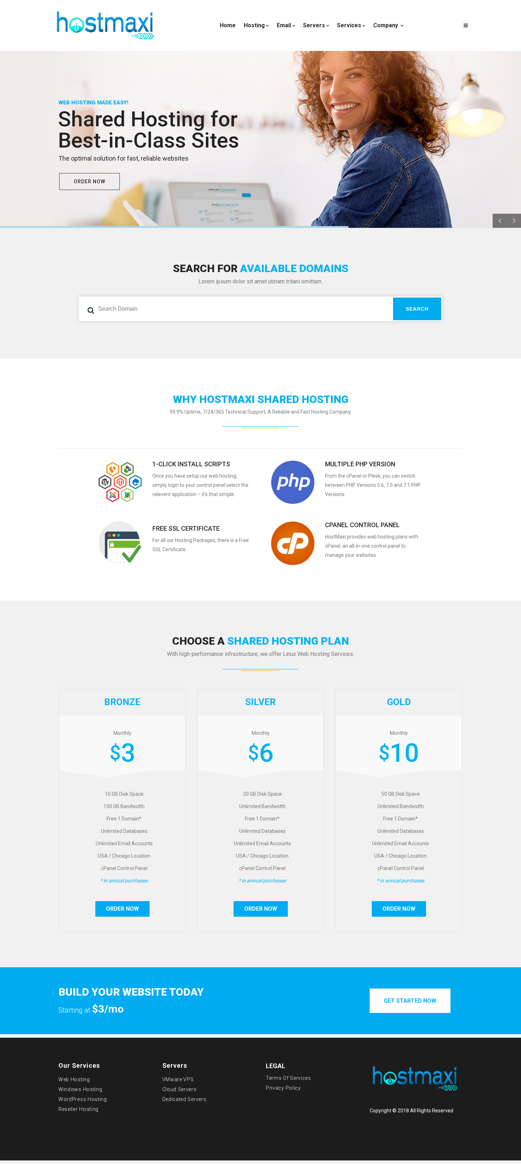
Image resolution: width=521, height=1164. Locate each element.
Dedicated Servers (184, 1099)
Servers (314, 25)
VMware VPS (178, 1079)
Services (349, 25)
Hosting (254, 25)
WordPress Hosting (82, 1099)
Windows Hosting (80, 1089)
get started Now (410, 1000)
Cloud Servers (179, 1089)
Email (284, 25)
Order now (122, 908)
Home (228, 25)
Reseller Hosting (78, 1109)
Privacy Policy (283, 1088)
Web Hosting (74, 1079)
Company (386, 25)
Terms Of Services (288, 1078)
